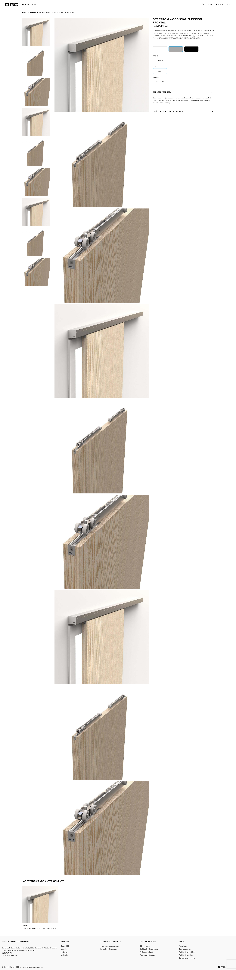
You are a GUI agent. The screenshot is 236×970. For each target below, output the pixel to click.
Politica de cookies (186, 955)
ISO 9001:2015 (145, 946)
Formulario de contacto (108, 949)
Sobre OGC (65, 946)
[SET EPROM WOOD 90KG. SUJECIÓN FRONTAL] (101, 64)
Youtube (64, 949)
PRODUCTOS (29, 4)
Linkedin (64, 955)
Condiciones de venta (187, 958)
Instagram (64, 952)
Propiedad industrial (147, 955)
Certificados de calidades (149, 949)
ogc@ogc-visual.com (9, 955)
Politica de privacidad (186, 952)
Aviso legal (183, 946)
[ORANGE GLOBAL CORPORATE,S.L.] (12, 5)
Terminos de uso (185, 949)
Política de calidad (146, 952)
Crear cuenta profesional (109, 946)
